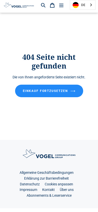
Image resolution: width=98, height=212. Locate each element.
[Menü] (61, 5)
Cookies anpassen (59, 184)
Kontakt (48, 190)
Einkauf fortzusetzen (45, 91)
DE (83, 5)
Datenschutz (30, 184)
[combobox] (82, 5)
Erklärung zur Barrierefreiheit (46, 178)
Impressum (28, 190)
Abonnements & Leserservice (49, 195)
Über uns (67, 190)
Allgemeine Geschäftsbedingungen (47, 173)
